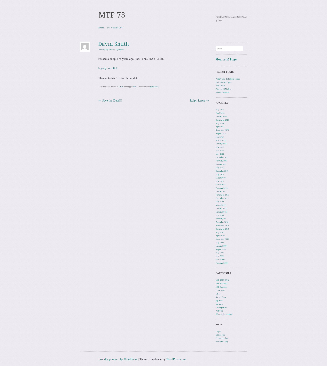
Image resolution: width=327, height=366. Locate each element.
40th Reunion (221, 283)
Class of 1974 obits (223, 89)
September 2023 (222, 130)
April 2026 (220, 113)
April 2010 (220, 235)
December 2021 (222, 157)
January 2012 (221, 211)
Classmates (220, 290)
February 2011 (222, 218)
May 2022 (220, 153)
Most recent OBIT (115, 27)
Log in (218, 331)
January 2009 (221, 245)
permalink (154, 86)
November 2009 (222, 239)
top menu (219, 300)
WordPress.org (222, 341)
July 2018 (220, 181)
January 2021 (221, 164)
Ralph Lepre (199, 100)
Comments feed (222, 338)
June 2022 (220, 150)
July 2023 (220, 136)
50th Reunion (221, 286)
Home (101, 27)
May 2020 (220, 167)
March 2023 (220, 140)
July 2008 (220, 252)
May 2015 (220, 201)
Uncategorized (221, 307)
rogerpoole (119, 49)
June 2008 (220, 256)
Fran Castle (220, 85)
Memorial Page (226, 59)
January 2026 (221, 116)
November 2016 (222, 194)
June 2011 (220, 215)
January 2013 (221, 208)
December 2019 (222, 170)
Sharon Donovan (222, 92)
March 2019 (220, 177)
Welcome (219, 310)
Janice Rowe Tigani (223, 82)
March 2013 (220, 205)
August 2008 (221, 249)
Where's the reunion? (224, 314)
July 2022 (220, 147)
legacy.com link (108, 68)
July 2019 (220, 174)
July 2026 (220, 109)
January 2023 (221, 143)
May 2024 (220, 123)
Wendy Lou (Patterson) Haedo (228, 78)
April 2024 (220, 126)
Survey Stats (221, 297)
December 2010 (222, 222)
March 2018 (220, 184)
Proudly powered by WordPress (117, 359)
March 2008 (220, 259)
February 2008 (222, 262)
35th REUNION (222, 280)
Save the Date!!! (110, 100)
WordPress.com (176, 359)
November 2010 (222, 225)
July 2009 (220, 242)
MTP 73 (111, 15)
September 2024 (222, 119)
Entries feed (220, 334)
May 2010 (220, 232)
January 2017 (221, 191)
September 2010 (222, 228)
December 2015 (222, 198)
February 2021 (222, 160)
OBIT (121, 86)
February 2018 (222, 187)
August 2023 (221, 133)
